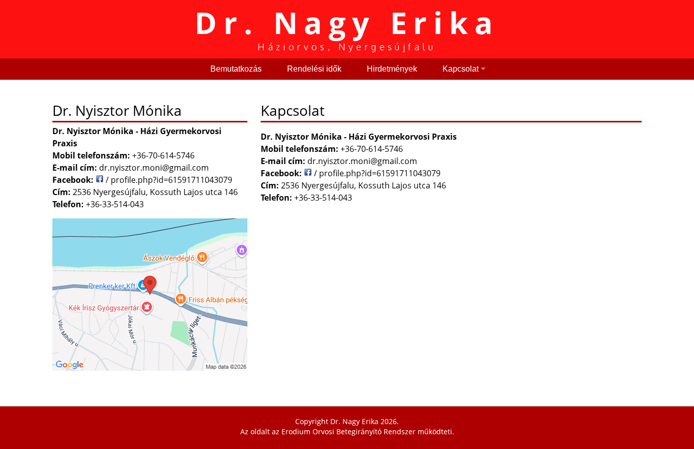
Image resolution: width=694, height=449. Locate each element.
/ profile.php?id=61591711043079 (376, 173)
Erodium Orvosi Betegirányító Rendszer (348, 431)
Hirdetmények (392, 69)
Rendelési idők (314, 69)
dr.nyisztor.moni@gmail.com (362, 161)
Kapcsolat (461, 69)
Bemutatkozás (236, 69)
